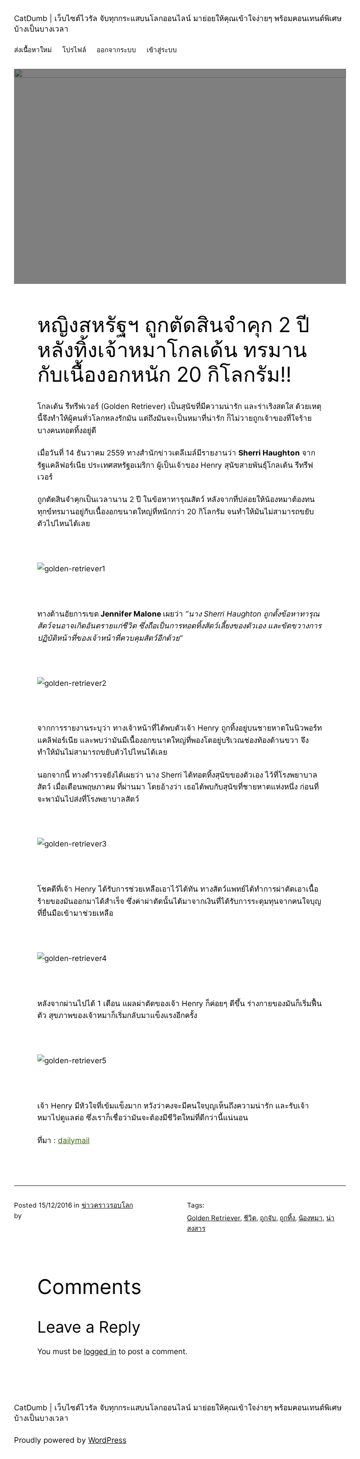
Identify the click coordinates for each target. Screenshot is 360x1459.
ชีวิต (250, 1218)
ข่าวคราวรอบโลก (107, 1205)
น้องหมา (311, 1218)
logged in (100, 1351)
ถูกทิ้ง (287, 1218)
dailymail (74, 1140)
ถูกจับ (268, 1218)
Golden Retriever (213, 1218)
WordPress (107, 1440)
